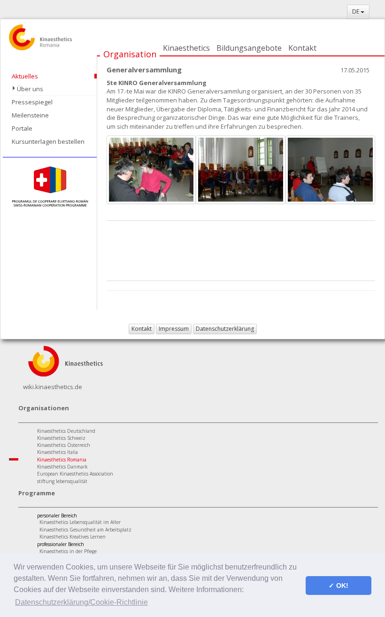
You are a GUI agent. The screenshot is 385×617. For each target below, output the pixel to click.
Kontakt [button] (141, 329)
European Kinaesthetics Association (75, 473)
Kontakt (302, 48)
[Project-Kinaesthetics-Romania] (50, 186)
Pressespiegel (32, 102)
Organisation (129, 54)
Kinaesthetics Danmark (62, 466)
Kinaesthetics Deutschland (66, 431)
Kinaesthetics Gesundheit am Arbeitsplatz (85, 529)
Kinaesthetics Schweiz (61, 438)
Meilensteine (30, 115)
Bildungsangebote (249, 48)
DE (356, 12)
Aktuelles (25, 76)
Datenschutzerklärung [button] (225, 329)
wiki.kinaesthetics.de (52, 387)
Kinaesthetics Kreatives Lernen (72, 536)
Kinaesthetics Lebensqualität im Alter (80, 522)
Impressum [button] (174, 329)
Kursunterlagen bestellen (48, 141)
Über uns (30, 89)
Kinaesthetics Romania (61, 459)
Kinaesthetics (186, 48)
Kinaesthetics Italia (57, 452)
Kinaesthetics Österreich (63, 445)
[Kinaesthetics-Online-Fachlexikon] (65, 360)
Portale (22, 128)
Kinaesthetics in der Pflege (68, 551)
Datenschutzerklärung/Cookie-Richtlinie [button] (81, 602)
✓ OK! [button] (338, 585)
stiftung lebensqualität (62, 481)
